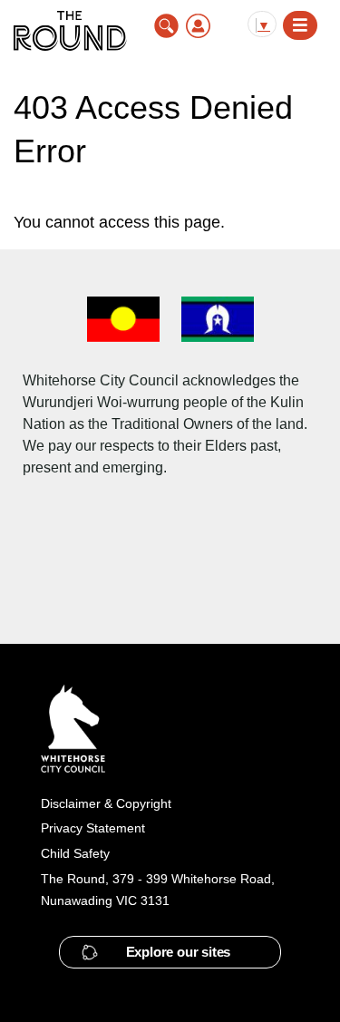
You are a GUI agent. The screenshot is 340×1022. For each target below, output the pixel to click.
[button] (170, 952)
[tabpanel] (170, 222)
